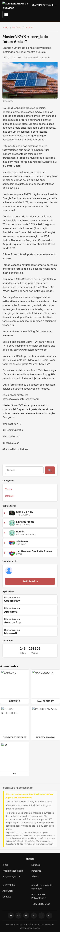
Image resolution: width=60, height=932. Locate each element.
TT (49, 915)
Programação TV (11, 876)
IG (11, 915)
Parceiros (36, 870)
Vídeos (35, 876)
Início (5, 27)
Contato (6, 896)
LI (41, 915)
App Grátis (8, 890)
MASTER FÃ (8, 885)
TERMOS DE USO (40, 904)
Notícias (16, 27)
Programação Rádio (12, 870)
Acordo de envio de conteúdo (41, 887)
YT (18, 915)
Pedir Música (30, 581)
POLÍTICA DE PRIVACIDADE (38, 896)
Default (28, 27)
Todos (8, 489)
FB (26, 915)
